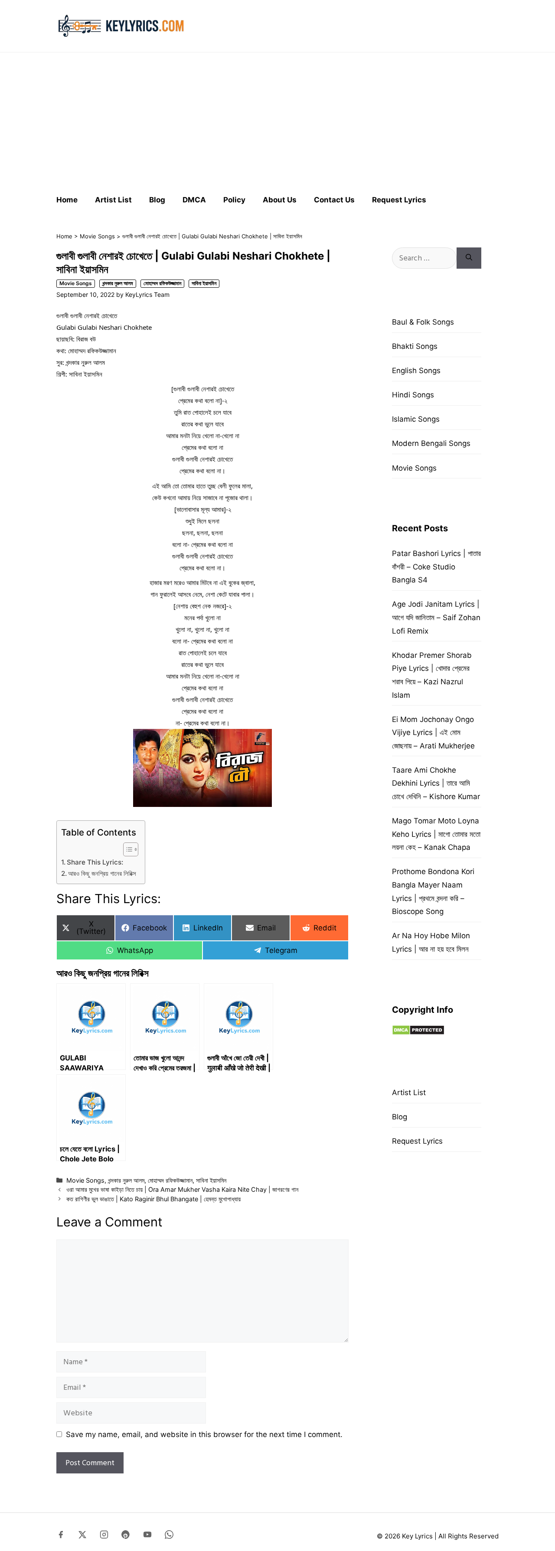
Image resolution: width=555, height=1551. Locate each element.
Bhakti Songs (414, 346)
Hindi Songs (413, 394)
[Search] (469, 258)
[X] (82, 1536)
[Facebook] (60, 1536)
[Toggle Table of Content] (126, 849)
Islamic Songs (416, 419)
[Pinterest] (125, 1536)
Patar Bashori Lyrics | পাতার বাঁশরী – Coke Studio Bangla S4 (436, 566)
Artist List (113, 199)
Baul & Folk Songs (423, 322)
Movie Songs (97, 236)
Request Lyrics (399, 199)
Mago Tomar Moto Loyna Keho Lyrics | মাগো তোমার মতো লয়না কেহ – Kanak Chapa (436, 834)
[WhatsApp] (169, 1536)
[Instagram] (104, 1536)
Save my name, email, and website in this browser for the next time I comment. (204, 1434)
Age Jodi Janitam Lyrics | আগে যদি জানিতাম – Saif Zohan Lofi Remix (436, 617)
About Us (280, 199)
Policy (234, 199)
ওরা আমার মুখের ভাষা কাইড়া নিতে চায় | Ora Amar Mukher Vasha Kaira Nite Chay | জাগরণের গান (182, 1189)
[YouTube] (147, 1536)
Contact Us (334, 199)
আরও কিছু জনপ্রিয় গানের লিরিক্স (102, 873)
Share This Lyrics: (95, 862)
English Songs (416, 370)
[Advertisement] (277, 119)
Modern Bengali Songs (431, 443)
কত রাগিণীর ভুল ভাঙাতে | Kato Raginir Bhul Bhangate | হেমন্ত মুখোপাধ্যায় (153, 1199)
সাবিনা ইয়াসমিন (204, 283)
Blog (157, 199)
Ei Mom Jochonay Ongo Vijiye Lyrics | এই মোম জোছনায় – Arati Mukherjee (433, 732)
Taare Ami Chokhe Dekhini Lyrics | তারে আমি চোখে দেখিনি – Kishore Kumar (436, 783)
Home (67, 199)
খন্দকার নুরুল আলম (117, 283)
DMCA (194, 199)
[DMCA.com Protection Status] (418, 1032)
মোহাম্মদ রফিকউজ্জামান (162, 283)
